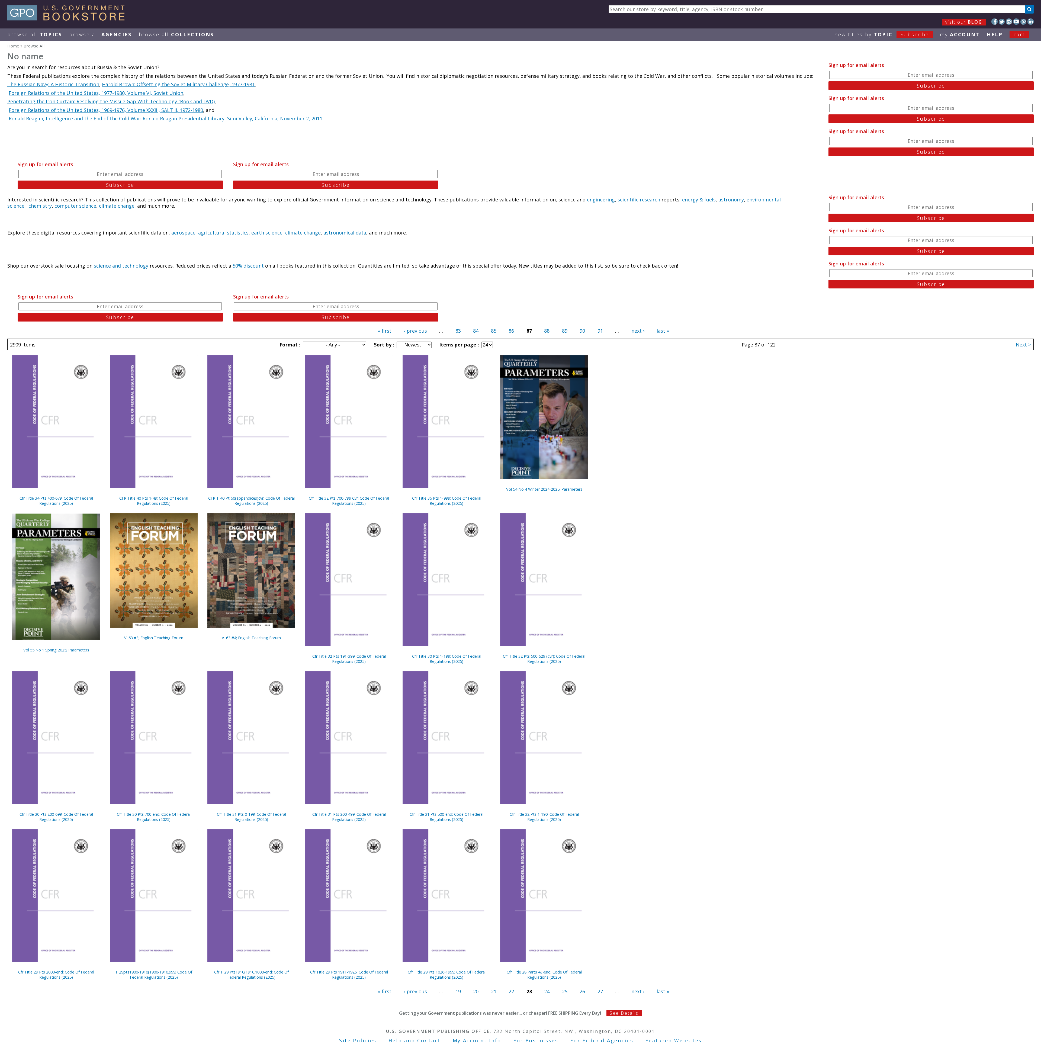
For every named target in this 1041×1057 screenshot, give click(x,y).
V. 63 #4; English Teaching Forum (251, 637)
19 (458, 991)
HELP (995, 34)
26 (582, 991)
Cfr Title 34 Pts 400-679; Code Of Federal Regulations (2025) (56, 501)
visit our (963, 22)
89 (564, 330)
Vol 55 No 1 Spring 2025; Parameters (56, 650)
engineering (601, 199)
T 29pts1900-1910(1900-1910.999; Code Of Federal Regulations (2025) (153, 974)
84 (475, 330)
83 (458, 330)
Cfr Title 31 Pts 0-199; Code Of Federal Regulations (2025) (251, 817)
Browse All (34, 34)
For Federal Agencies (601, 1040)
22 (511, 991)
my (960, 34)
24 (547, 991)
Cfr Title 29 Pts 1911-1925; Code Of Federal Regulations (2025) (349, 974)
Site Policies (358, 1040)
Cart (1019, 34)
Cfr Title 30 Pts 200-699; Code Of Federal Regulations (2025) (56, 817)
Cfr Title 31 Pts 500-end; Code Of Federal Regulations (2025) (446, 817)
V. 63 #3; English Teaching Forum (153, 637)
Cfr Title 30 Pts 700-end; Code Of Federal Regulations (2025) (154, 817)
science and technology (121, 265)
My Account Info (477, 1040)
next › (637, 330)
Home (13, 46)
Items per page (458, 344)
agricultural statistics (223, 232)
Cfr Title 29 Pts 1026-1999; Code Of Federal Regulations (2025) (447, 974)
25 (564, 991)
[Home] (68, 18)
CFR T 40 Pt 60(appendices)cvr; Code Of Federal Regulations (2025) (251, 501)
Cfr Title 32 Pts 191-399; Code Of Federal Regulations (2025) (349, 659)
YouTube (1016, 21)
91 (600, 330)
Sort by (383, 344)
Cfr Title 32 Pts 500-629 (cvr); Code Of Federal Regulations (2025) (544, 659)
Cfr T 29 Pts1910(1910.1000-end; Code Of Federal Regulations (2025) (251, 974)
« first (384, 330)
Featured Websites (673, 1040)
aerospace (183, 232)
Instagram (1009, 21)
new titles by (881, 34)
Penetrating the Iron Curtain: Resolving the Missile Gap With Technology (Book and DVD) (111, 101)
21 (493, 991)
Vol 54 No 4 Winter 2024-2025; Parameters (544, 489)
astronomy (731, 199)
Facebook (994, 21)
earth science (266, 232)
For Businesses (535, 1040)
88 (547, 330)
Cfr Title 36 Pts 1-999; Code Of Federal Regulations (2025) (446, 501)
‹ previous (415, 330)
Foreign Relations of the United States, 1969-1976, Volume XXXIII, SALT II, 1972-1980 (106, 110)
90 (582, 330)
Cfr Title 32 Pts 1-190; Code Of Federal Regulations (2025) (544, 817)
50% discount (248, 265)
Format (289, 344)
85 (493, 330)
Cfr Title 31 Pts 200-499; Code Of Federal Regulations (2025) (349, 817)
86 (511, 330)
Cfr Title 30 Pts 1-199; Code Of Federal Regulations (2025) (446, 659)
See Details (624, 1013)
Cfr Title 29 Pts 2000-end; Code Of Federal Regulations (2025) (56, 974)
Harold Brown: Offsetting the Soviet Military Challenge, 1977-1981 (178, 84)
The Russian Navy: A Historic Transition (53, 84)
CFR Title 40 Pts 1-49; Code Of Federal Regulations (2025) (153, 501)
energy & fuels (699, 199)
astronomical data (344, 232)
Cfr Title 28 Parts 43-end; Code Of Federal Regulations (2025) (544, 974)
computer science (75, 206)
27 (600, 991)
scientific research (639, 199)
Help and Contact (414, 1040)
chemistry (40, 206)
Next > (1023, 344)
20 (475, 991)
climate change (116, 206)
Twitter (1002, 21)
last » (663, 330)
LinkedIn (1030, 21)
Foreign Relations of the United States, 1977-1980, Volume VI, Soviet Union (96, 93)
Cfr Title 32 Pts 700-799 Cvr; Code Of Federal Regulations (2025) (349, 501)
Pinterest (1023, 21)
